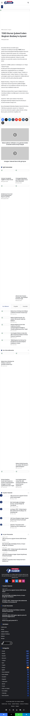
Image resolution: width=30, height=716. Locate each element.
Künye (2, 629)
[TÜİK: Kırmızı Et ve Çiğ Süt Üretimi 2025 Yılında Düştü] (5, 497)
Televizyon (4, 681)
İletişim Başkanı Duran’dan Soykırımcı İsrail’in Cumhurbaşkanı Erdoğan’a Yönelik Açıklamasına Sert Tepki (19, 327)
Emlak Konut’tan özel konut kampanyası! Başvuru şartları (6, 195)
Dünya (3, 667)
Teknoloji (4, 693)
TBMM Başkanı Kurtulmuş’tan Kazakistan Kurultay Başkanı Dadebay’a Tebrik (18, 341)
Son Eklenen (5, 306)
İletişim (3, 638)
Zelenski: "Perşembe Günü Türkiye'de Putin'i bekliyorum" (18, 525)
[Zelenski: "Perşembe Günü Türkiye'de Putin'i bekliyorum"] (5, 527)
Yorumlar (25, 306)
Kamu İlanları (5, 674)
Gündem (4, 677)
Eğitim (3, 670)
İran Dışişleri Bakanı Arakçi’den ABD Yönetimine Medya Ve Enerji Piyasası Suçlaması (19, 334)
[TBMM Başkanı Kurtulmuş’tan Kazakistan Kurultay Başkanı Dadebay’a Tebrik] (6, 342)
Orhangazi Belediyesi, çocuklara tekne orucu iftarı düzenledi (22, 180)
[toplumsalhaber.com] (9, 2)
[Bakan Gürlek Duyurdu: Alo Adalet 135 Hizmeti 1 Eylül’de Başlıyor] (6, 319)
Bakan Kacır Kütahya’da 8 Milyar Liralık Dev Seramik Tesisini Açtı (19, 311)
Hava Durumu (5, 695)
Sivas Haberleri (5, 672)
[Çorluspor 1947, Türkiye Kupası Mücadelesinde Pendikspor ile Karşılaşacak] (5, 512)
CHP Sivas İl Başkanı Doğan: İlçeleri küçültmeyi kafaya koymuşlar (19, 519)
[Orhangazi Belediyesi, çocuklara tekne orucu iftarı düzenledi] (22, 173)
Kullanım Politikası (5, 634)
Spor (3, 663)
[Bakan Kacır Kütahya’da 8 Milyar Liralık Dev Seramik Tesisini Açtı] (6, 313)
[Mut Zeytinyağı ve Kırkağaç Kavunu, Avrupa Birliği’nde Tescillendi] (5, 504)
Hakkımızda (4, 627)
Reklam (3, 636)
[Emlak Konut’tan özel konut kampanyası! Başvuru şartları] (7, 189)
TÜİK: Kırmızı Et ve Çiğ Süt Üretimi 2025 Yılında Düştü (19, 496)
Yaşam (9, 29)
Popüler (16, 306)
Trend (3, 686)
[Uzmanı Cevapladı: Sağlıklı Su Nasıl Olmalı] (7, 173)
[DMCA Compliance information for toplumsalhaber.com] (6, 644)
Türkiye (3, 660)
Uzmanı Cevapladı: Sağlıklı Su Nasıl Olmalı (7, 179)
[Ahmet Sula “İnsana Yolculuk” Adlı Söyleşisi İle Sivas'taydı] (22, 240)
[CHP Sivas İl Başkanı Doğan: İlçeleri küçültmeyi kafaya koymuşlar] (5, 520)
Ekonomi (4, 658)
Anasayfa (4, 29)
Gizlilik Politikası (5, 631)
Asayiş (3, 653)
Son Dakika (4, 691)
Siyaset (4, 656)
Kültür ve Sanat (5, 688)
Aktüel (3, 684)
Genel (3, 651)
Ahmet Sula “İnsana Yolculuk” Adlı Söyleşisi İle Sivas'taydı (22, 297)
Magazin (4, 679)
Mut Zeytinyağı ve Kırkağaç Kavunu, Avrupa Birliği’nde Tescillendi (17, 503)
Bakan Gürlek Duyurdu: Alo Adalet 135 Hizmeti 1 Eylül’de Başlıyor (18, 319)
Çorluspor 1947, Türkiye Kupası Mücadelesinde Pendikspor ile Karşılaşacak (18, 510)
